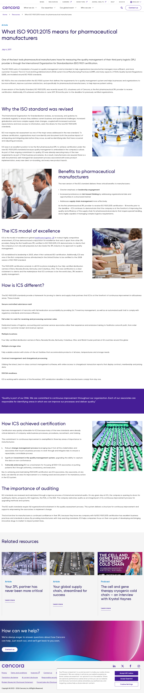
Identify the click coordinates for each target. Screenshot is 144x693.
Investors (34, 673)
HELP (113, 2)
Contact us (48, 673)
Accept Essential (126, 679)
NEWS (42, 2)
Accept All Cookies (126, 673)
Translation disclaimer (10, 677)
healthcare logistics (43, 238)
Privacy (4, 673)
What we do (29, 8)
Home (5, 14)
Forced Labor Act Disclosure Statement (51, 682)
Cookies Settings (126, 684)
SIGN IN (122, 2)
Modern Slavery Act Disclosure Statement (17, 682)
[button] (121, 8)
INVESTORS (80, 2)
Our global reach (67, 8)
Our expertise (47, 8)
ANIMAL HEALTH (98, 2)
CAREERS (65, 2)
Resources (16, 14)
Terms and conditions (19, 673)
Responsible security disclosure (53, 677)
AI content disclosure (30, 677)
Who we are (86, 8)
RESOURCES (53, 2)
